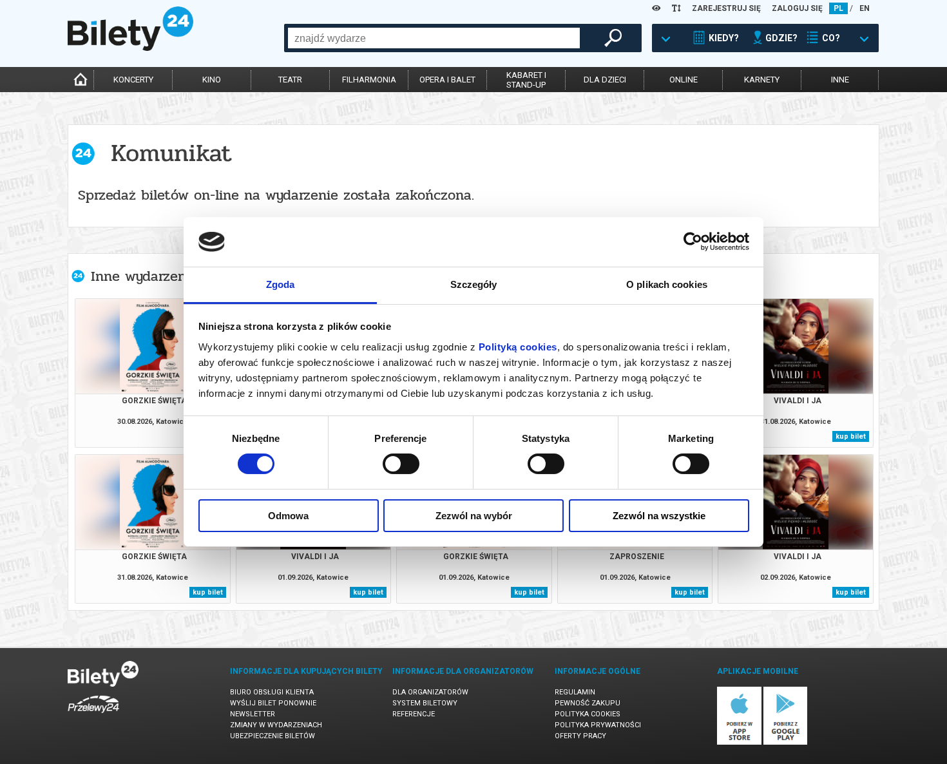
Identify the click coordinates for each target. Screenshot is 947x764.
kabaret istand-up (526, 80)
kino (211, 79)
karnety (762, 79)
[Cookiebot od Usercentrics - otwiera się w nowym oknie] (692, 241)
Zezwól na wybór (473, 515)
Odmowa (288, 515)
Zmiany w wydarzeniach (276, 725)
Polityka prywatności (598, 725)
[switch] (401, 464)
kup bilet (851, 436)
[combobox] (434, 38)
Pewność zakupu (587, 703)
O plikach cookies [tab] (666, 284)
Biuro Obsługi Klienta (272, 692)
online (683, 79)
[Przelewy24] (93, 715)
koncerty (133, 79)
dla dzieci (605, 79)
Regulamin (575, 692)
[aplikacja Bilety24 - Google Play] (785, 742)
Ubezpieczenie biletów (272, 736)
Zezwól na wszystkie (659, 515)
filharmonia (369, 79)
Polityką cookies (518, 346)
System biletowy (424, 703)
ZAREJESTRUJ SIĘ (726, 8)
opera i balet (447, 79)
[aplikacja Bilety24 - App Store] (739, 742)
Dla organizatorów (430, 692)
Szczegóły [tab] (473, 284)
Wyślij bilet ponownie (273, 703)
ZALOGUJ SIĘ (797, 8)
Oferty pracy (580, 736)
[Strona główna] (130, 48)
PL (838, 8)
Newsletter (252, 714)
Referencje (413, 714)
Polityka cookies (587, 714)
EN (864, 8)
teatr (290, 79)
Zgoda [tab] (280, 284)
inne (840, 79)
